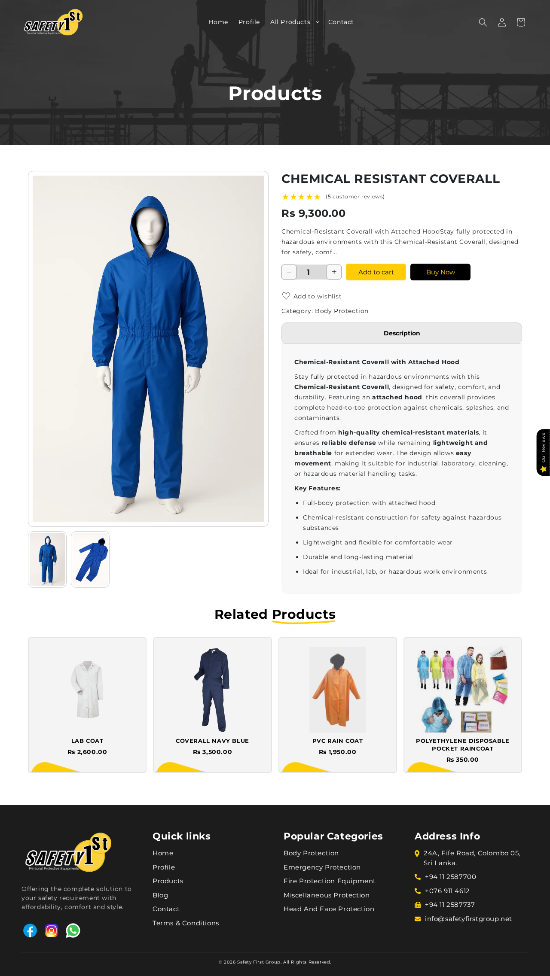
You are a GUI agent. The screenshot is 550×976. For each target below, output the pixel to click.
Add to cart (376, 272)
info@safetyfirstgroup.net (468, 919)
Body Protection (311, 853)
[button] (314, 21)
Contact (166, 909)
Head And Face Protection (329, 909)
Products (168, 881)
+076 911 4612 (447, 891)
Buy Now (440, 272)
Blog (160, 895)
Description (402, 333)
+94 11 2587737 (450, 904)
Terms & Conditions (186, 923)
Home (163, 853)
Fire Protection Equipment (330, 881)
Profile (164, 867)
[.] (314, 21)
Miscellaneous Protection (327, 895)
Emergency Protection (322, 867)
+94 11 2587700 (450, 877)
